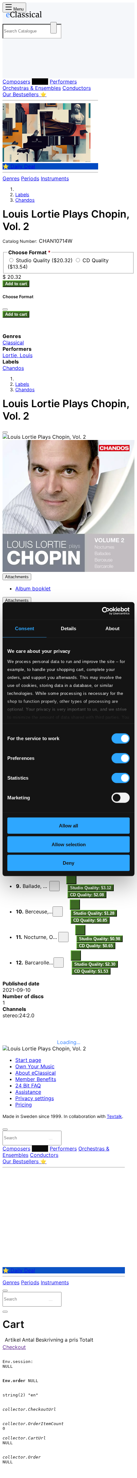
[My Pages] (11, 68)
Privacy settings (34, 1098)
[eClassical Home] (67, 15)
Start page (28, 1060)
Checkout (14, 1347)
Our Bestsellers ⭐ (25, 94)
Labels (40, 81)
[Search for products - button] (53, 27)
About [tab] (112, 628)
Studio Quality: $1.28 (93, 913)
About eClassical (35, 1073)
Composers (16, 81)
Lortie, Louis (17, 355)
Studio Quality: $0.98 (99, 938)
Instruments (55, 178)
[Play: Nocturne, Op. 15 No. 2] (63, 937)
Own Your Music (34, 1066)
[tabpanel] (68, 999)
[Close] (5, 432)
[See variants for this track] (71, 879)
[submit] (51, 1139)
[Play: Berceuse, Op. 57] (58, 911)
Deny (68, 863)
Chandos (25, 200)
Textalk (114, 1116)
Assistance (28, 1092)
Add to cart (16, 283)
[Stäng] (5, 309)
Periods (30, 178)
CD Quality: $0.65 (96, 945)
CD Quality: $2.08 (87, 894)
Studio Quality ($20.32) (45, 260)
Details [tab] (68, 628)
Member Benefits (35, 1079)
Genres (11, 178)
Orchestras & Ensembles (32, 88)
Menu (18, 9)
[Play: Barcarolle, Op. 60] (59, 962)
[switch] (121, 758)
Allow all (68, 825)
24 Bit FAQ (28, 1085)
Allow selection (69, 844)
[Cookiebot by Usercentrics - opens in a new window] (102, 611)
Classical (13, 342)
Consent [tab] (24, 628)
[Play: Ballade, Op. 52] (54, 886)
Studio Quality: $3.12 (90, 887)
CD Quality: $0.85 (90, 920)
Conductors (76, 88)
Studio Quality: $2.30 (94, 964)
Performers (63, 81)
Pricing (23, 1104)
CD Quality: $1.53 (91, 971)
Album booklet (33, 588)
